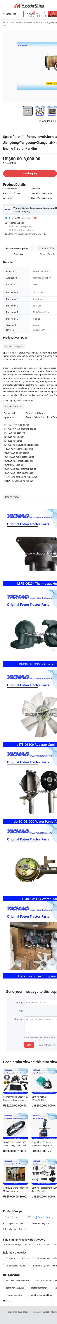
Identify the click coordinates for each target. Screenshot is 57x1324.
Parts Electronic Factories (17, 1280)
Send (29, 1044)
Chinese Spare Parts (14, 1295)
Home (5, 22)
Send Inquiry (30, 173)
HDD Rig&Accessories (13, 1223)
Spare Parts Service (14, 1287)
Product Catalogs (45, 1217)
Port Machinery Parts (41, 1223)
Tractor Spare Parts (39, 1287)
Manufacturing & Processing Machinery (27, 22)
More (5, 1300)
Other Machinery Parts (13, 1229)
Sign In (8, 233)
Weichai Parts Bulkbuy (41, 1295)
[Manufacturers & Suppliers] (28, 5)
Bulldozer (25, 1258)
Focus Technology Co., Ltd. (38, 1312)
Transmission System (15, 1265)
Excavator (10, 1258)
